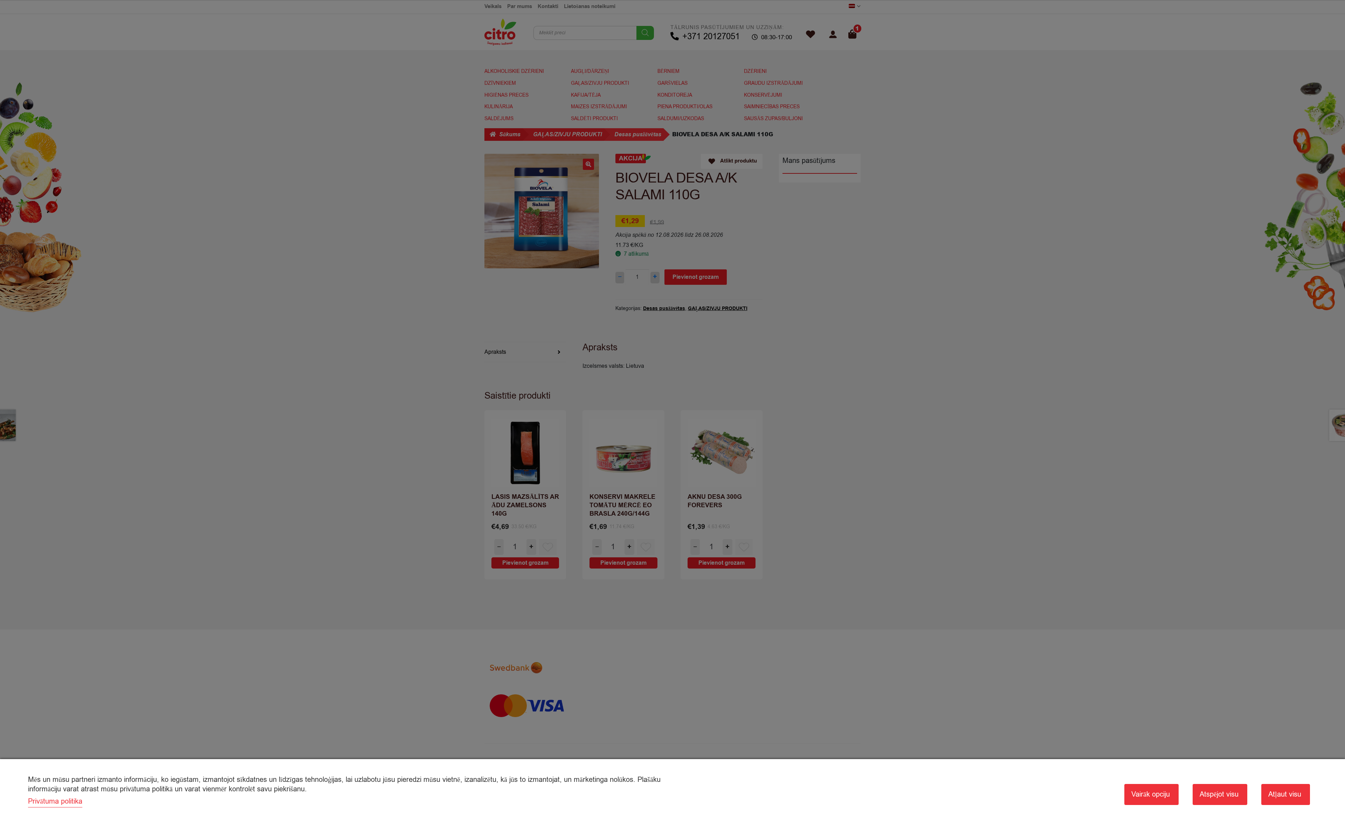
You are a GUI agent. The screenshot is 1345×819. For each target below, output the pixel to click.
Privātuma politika (55, 801)
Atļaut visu (1284, 794)
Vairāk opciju (1150, 794)
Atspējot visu (1219, 794)
